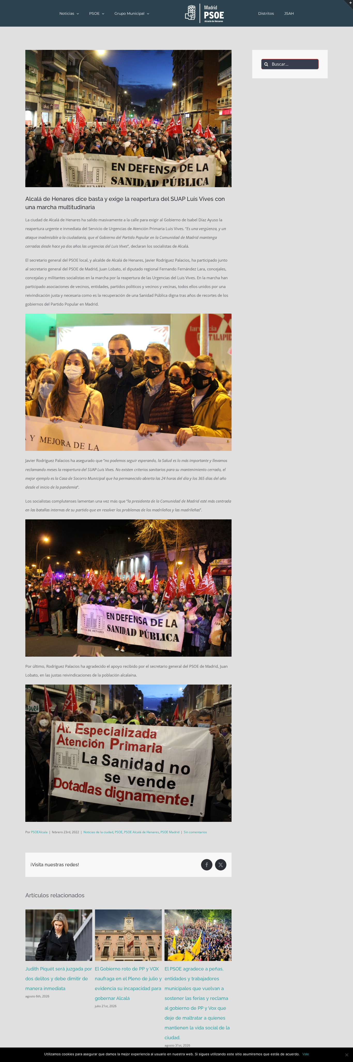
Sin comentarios (195, 832)
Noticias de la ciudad (98, 832)
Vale (305, 1054)
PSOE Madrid (169, 832)
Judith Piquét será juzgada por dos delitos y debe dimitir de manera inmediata (58, 978)
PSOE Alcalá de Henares (141, 832)
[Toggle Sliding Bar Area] (348, 4)
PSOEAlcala (39, 832)
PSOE (118, 832)
